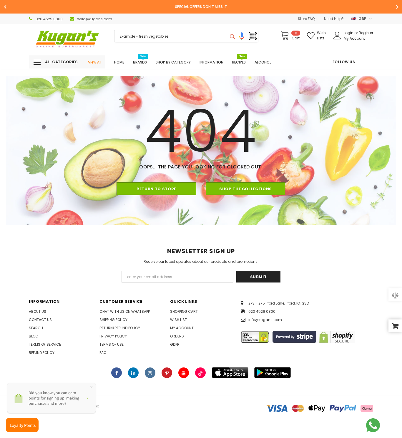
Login (349, 32)
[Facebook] (116, 372)
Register (366, 32)
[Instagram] (150, 372)
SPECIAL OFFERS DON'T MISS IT (201, 6)
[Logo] (67, 39)
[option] (201, 7)
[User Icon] (337, 35)
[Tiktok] (200, 372)
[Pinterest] (167, 372)
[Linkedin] (133, 372)
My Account (354, 38)
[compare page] (395, 294)
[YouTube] (183, 372)
